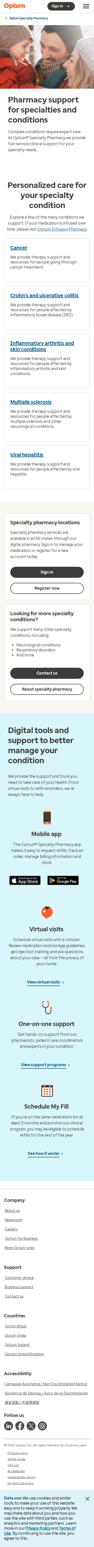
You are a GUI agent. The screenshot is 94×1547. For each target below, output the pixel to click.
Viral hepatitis (26, 455)
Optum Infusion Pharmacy (62, 229)
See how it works (43, 1153)
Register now (47, 588)
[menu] (86, 6)
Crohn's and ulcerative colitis (44, 295)
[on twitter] (31, 1425)
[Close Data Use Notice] (87, 1499)
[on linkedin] (8, 1425)
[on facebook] (19, 1425)
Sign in (47, 572)
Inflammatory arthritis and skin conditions (42, 346)
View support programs (43, 1064)
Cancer (18, 248)
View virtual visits (43, 982)
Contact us (47, 673)
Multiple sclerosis (31, 402)
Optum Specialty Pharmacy (28, 18)
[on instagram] (42, 1425)
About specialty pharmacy (47, 689)
